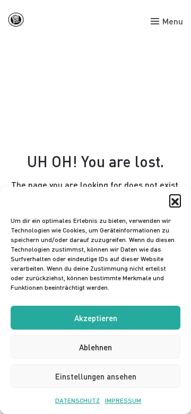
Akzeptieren (95, 318)
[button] (175, 200)
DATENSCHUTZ (77, 400)
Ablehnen (95, 347)
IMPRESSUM (123, 400)
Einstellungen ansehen (95, 376)
